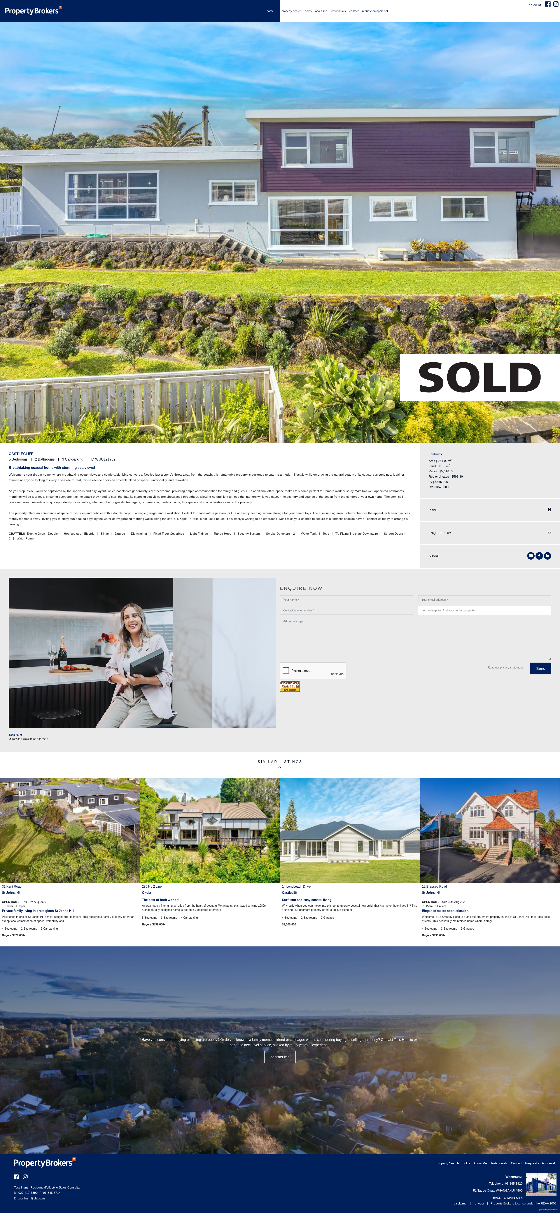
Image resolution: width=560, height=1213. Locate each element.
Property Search (291, 11)
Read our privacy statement (505, 667)
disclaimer (461, 1203)
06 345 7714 (50, 1192)
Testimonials (338, 11)
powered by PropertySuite (548, 1210)
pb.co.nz (535, 5)
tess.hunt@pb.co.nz (31, 1198)
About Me (321, 11)
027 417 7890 (26, 1192)
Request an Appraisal (375, 11)
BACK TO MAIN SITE (508, 1197)
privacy (480, 1203)
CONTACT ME (280, 1057)
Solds (308, 11)
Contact (354, 11)
